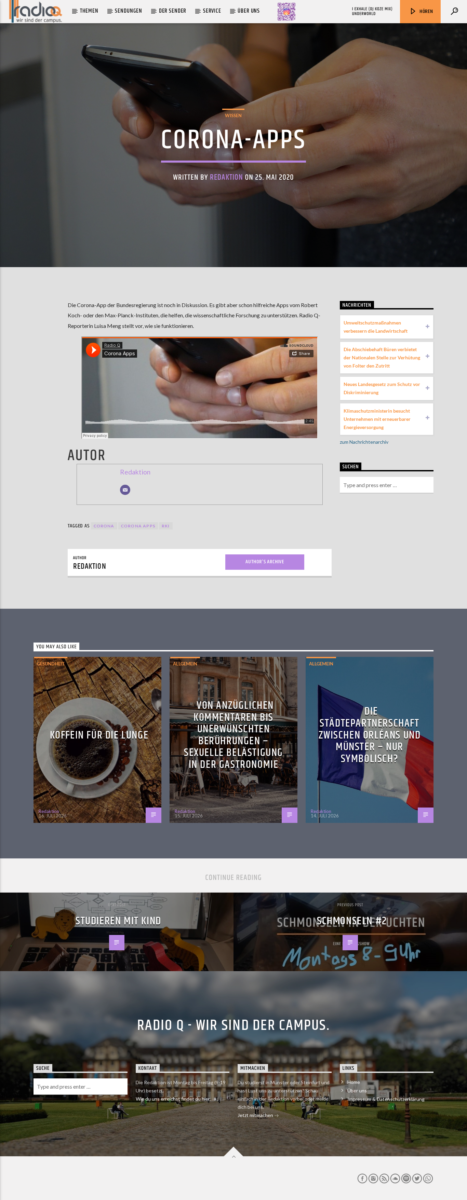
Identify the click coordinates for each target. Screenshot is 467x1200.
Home (353, 1082)
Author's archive (264, 561)
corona (104, 525)
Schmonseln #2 (352, 921)
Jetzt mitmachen (256, 1115)
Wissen (233, 115)
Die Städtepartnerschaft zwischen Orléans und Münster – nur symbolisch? (370, 735)
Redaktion (226, 177)
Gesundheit (51, 663)
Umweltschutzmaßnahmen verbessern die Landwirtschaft (376, 327)
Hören (425, 11)
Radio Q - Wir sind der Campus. (233, 1025)
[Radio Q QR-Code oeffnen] (286, 11)
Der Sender (173, 10)
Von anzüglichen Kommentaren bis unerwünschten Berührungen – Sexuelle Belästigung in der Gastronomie (233, 735)
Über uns (249, 10)
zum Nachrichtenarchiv (364, 442)
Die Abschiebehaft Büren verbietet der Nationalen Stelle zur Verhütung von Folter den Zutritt (382, 357)
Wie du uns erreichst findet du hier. (174, 1099)
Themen (89, 10)
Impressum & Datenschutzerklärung (386, 1099)
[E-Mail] (125, 490)
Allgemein (185, 663)
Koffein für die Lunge (99, 735)
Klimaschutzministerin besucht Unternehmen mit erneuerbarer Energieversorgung (377, 419)
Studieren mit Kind (118, 921)
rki (166, 525)
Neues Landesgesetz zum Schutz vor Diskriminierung (382, 388)
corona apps (138, 525)
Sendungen (128, 10)
